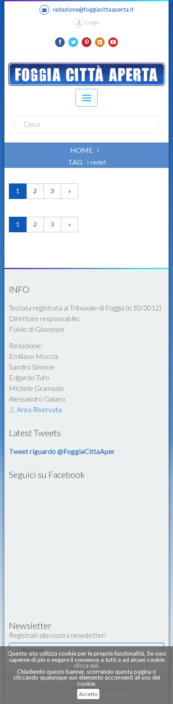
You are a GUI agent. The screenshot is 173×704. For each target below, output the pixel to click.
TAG (75, 162)
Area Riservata (39, 409)
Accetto (88, 694)
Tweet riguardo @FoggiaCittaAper (62, 451)
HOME (81, 150)
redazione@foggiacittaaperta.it (93, 9)
